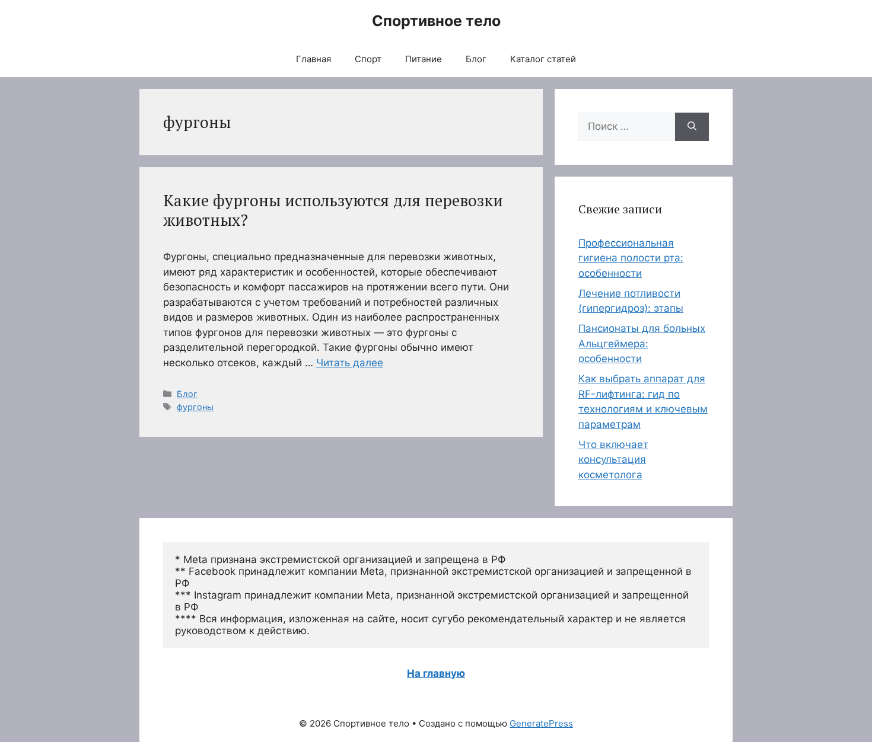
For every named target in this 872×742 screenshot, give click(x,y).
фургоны (195, 407)
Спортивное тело (436, 21)
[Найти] (692, 127)
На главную (436, 673)
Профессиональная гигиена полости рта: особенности (630, 258)
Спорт (368, 59)
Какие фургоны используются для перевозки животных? (333, 210)
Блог (476, 59)
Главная (313, 59)
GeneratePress (541, 723)
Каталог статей (543, 59)
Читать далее (349, 363)
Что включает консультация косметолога (613, 460)
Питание (423, 59)
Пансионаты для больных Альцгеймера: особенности (641, 343)
